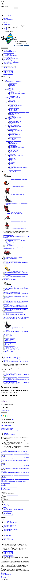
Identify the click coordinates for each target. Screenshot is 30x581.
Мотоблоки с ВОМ (14, 101)
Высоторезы (12, 156)
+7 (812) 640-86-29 (8, 72)
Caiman (10, 336)
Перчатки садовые (13, 109)
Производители (7, 334)
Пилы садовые (13, 110)
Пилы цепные (12, 166)
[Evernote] (5, 416)
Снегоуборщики (13, 127)
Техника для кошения (8, 53)
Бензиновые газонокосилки (18, 271)
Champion (12, 338)
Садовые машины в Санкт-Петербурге (13, 509)
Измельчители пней (14, 149)
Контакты (5, 22)
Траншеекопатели (13, 152)
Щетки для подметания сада (16, 117)
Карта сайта (6, 512)
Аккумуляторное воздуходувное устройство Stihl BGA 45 (15, 475)
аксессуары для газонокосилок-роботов (16, 309)
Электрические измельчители (18, 228)
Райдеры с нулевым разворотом (17, 93)
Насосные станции (14, 87)
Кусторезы (12, 162)
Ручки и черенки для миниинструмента (19, 112)
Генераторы (12, 120)
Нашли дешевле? (5, 410)
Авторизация (9, 31)
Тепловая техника (7, 63)
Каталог (5, 80)
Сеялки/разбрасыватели (15, 170)
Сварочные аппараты (14, 122)
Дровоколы (12, 158)
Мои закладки (6, 538)
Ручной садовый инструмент (10, 61)
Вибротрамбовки (13, 146)
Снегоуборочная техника (9, 51)
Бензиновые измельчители (17, 194)
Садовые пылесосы (16, 212)
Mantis (9, 340)
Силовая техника (7, 59)
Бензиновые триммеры (22, 272)
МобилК (11, 351)
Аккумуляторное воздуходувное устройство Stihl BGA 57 (15, 468)
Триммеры (12, 139)
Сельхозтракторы (13, 96)
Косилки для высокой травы (16, 135)
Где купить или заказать (9, 434)
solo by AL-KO (16, 350)
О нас (4, 16)
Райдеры (11, 92)
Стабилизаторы (13, 123)
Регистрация (9, 29)
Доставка (5, 18)
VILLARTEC (15, 347)
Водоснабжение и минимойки (11, 62)
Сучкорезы (12, 116)
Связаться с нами (7, 511)
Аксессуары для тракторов (13, 239)
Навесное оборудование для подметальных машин (16, 317)
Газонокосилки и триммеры (10, 258)
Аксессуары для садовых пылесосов (15, 213)
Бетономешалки (13, 143)
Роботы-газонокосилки (15, 137)
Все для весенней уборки (9, 171)
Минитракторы (7, 54)
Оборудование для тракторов (16, 90)
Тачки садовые (13, 151)
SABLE (11, 343)
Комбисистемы (13, 160)
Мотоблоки (12, 100)
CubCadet (12, 339)
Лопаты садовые (13, 106)
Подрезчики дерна (13, 150)
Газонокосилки (13, 133)
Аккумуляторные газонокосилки (11, 261)
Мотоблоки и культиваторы (10, 55)
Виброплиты (12, 145)
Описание (6, 433)
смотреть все (13, 67)
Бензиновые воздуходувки (17, 186)
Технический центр (8, 19)
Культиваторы (12, 98)
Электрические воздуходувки (18, 221)
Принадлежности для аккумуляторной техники (15, 306)
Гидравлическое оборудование (16, 147)
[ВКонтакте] (1, 416)
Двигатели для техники (15, 121)
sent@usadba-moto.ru (8, 556)
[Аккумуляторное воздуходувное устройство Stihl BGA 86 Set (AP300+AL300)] (16, 373)
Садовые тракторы (14, 94)
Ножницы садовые (14, 108)
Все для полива (13, 83)
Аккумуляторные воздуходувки (19, 179)
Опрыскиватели (13, 164)
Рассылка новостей (8, 539)
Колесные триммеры (14, 134)
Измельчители (12, 159)
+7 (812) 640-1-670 (8, 70)
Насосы (11, 88)
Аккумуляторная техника (9, 279)
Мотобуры (11, 163)
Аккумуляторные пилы (22, 301)
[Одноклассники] (3, 416)
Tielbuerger (12, 346)
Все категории (7, 50)
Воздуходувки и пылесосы (16, 155)
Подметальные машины (15, 126)
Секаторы (11, 114)
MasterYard (13, 342)
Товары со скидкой (8, 515)
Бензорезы (11, 142)
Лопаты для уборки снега (15, 105)
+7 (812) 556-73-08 (8, 71)
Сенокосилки (12, 138)
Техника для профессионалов (10, 58)
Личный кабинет (7, 535)
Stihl (8, 344)
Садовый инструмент (14, 113)
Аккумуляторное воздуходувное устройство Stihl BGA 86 (15, 454)
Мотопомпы (12, 85)
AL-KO (10, 335)
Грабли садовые (13, 104)
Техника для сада (7, 57)
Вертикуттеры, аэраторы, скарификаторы (15, 131)
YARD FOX (14, 348)
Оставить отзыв (4, 401)
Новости (5, 20)
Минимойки (12, 84)
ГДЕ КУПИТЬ (7, 15)
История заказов (7, 536)
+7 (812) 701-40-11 (8, 74)
